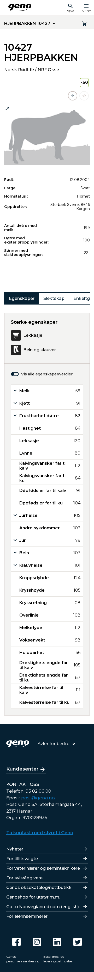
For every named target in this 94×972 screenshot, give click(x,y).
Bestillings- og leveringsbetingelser (58, 959)
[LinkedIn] (57, 942)
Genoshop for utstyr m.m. (33, 897)
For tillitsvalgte (22, 858)
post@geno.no (38, 797)
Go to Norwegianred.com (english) (42, 906)
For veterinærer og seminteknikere (43, 868)
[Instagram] (37, 942)
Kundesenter (22, 769)
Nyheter (14, 849)
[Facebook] (16, 942)
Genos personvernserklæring (22, 959)
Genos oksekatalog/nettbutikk (39, 887)
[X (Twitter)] (77, 942)
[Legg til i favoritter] (84, 95)
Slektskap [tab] (53, 298)
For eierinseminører (27, 916)
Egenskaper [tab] (21, 298)
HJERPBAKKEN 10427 (27, 23)
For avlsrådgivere (24, 877)
